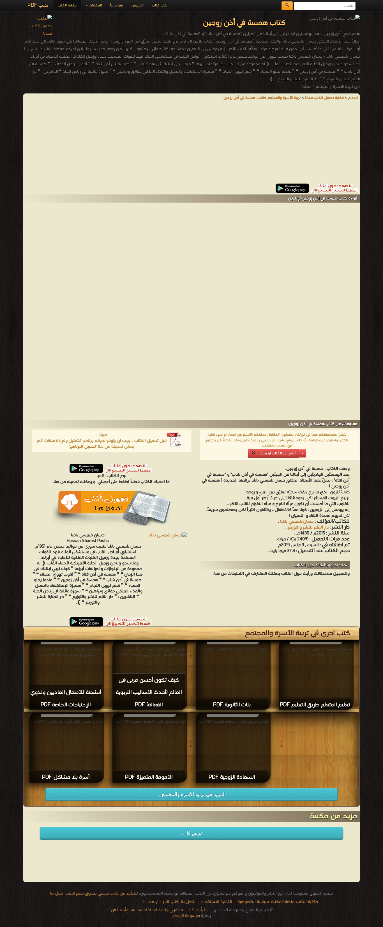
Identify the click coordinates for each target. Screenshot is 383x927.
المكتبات (95, 5)
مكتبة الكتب (67, 5)
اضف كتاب (160, 5)
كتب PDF (37, 5)
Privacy (150, 902)
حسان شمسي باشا (297, 521)
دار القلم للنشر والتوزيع (308, 527)
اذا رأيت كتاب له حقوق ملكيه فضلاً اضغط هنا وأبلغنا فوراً (159, 910)
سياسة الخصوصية (253, 902)
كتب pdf (171, 902)
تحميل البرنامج (83, 446)
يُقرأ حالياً (116, 5)
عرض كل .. (191, 833)
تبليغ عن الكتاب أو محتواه (275, 453)
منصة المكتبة (282, 902)
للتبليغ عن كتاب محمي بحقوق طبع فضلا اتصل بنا (94, 893)
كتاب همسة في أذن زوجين (243, 98)
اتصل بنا (187, 902)
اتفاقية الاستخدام (216, 902)
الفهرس (137, 5)
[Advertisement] (191, 144)
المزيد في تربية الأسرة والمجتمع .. (192, 794)
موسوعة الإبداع (186, 916)
